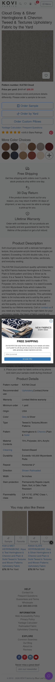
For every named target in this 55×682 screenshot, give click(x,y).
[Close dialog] (51, 320)
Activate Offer (27, 359)
